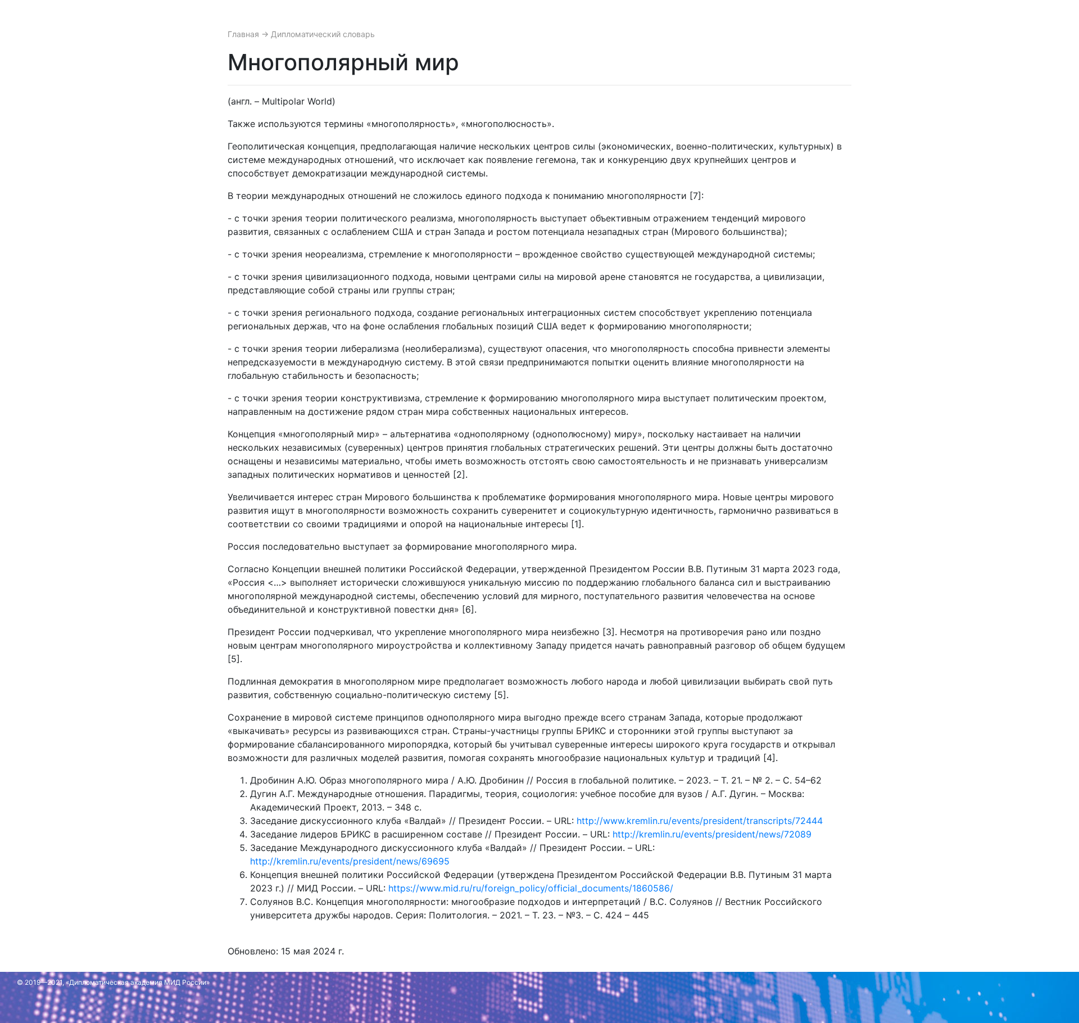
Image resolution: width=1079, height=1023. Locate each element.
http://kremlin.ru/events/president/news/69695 (350, 861)
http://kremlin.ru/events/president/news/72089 (712, 834)
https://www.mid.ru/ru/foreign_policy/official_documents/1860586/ (530, 888)
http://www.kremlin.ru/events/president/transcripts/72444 (700, 820)
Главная (244, 34)
